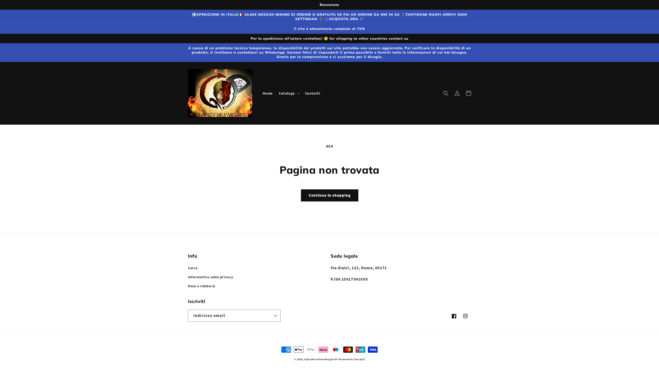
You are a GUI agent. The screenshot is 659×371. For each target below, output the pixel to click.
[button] (289, 93)
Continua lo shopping (330, 195)
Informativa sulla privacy (210, 277)
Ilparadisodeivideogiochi (321, 359)
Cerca (193, 268)
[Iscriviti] (274, 316)
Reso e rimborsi (201, 286)
